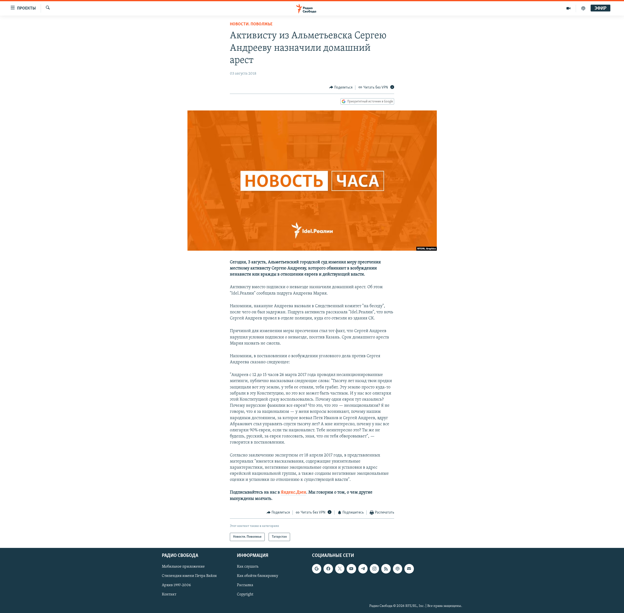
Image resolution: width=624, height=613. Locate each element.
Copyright (245, 595)
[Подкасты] (397, 568)
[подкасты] (583, 8)
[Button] (341, 87)
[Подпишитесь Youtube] (351, 568)
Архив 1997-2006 (176, 585)
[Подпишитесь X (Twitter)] (339, 568)
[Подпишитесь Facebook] (328, 568)
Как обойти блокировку (257, 576)
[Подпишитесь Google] (316, 568)
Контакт (169, 595)
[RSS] (385, 568)
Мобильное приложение (183, 567)
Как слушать (247, 567)
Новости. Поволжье (251, 24)
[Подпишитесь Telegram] (363, 568)
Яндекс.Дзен (293, 492)
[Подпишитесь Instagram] (374, 568)
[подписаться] (409, 568)
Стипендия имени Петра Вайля (189, 576)
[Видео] (568, 8)
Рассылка (245, 585)
